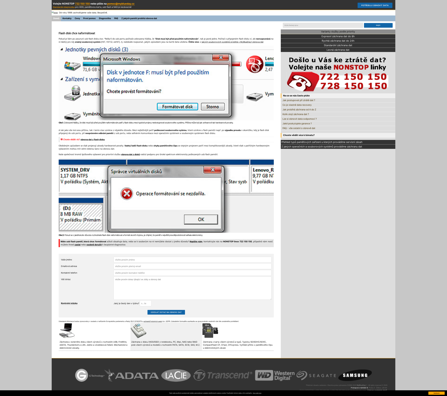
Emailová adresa (69, 266)
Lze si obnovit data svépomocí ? (300, 118)
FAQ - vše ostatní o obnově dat (299, 128)
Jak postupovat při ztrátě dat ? (299, 100)
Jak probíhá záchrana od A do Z (299, 109)
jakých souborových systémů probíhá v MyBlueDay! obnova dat (232, 42)
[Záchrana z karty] (210, 338)
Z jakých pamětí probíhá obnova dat (139, 18)
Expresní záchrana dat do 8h (338, 36)
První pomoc (89, 18)
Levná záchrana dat (338, 49)
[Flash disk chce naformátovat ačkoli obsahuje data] (166, 119)
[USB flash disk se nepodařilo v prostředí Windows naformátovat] (166, 232)
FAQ (116, 18)
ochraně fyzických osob (153, 321)
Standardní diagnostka (64, 7)
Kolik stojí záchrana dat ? (296, 114)
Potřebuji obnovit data (376, 5)
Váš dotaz (66, 279)
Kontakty (67, 18)
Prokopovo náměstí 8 (359, 388)
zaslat (77, 244)
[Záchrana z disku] (138, 338)
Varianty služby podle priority (338, 31)
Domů (56, 18)
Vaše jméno (66, 259)
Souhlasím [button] (437, 393)
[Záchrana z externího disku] (67, 338)
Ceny (77, 18)
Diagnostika (105, 18)
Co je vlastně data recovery (297, 105)
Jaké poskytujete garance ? (297, 123)
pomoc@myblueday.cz (120, 3)
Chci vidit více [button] (257, 393)
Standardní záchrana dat (338, 45)
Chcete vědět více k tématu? (299, 135)
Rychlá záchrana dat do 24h (338, 40)
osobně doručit (94, 244)
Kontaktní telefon (69, 273)
